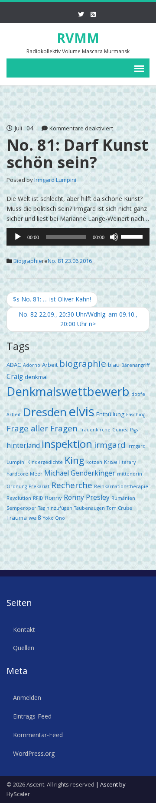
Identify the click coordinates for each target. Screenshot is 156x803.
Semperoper (21, 508)
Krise (110, 462)
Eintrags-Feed (32, 716)
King (74, 460)
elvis (81, 411)
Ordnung (16, 486)
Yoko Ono (54, 518)
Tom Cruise (119, 508)
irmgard (110, 444)
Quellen (23, 648)
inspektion (67, 444)
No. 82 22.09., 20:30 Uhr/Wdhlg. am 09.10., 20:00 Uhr (78, 319)
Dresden (45, 412)
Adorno (31, 365)
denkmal (36, 377)
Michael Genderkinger (79, 473)
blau (114, 365)
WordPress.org (34, 753)
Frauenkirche (94, 430)
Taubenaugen (89, 508)
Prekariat (39, 486)
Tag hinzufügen (55, 508)
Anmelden (27, 697)
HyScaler (18, 794)
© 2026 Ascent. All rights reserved (50, 784)
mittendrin (129, 474)
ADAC (13, 365)
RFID (38, 498)
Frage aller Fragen (42, 428)
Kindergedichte (45, 462)
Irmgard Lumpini (55, 180)
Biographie (27, 261)
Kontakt (24, 629)
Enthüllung (110, 414)
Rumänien (123, 498)
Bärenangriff (135, 365)
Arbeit (50, 365)
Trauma (16, 517)
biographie (82, 363)
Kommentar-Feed (38, 735)
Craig (14, 376)
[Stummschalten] (114, 237)
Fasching (135, 414)
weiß (35, 517)
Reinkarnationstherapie (121, 486)
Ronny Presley (87, 497)
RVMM (78, 38)
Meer (36, 474)
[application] (78, 237)
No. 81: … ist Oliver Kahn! (52, 299)
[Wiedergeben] (17, 237)
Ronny (53, 498)
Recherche (71, 484)
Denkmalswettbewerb (68, 391)
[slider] (133, 236)
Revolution (18, 498)
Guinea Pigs (125, 430)
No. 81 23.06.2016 (70, 261)
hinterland (23, 445)
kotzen (94, 462)
